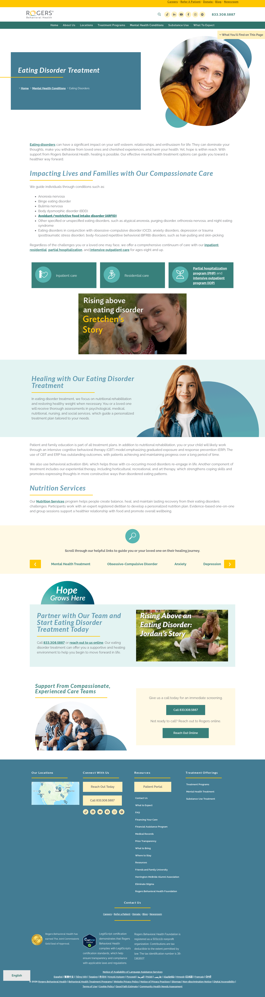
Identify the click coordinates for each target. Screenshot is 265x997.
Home (25, 88)
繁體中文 (69, 976)
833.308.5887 (223, 14)
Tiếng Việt (81, 976)
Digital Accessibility (224, 981)
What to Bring (143, 848)
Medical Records (144, 834)
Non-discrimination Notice (197, 981)
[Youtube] (181, 14)
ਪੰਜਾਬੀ (208, 976)
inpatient (211, 245)
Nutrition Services (50, 501)
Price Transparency (145, 841)
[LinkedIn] (174, 14)
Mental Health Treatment (70, 564)
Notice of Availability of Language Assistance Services (132, 972)
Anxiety (180, 564)
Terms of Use (90, 986)
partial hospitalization (65, 250)
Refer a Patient (190, 1)
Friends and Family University (151, 869)
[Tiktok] (85, 812)
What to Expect (144, 805)
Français (199, 976)
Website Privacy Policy (126, 981)
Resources (141, 862)
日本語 (189, 976)
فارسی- (158, 976)
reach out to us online (86, 643)
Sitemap (176, 981)
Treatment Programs (197, 784)
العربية (141, 976)
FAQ (137, 812)
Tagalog (93, 976)
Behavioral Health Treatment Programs (90, 981)
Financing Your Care (146, 819)
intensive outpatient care (109, 250)
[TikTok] (167, 14)
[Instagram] (195, 14)
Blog (218, 1)
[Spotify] (202, 14)
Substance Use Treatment (200, 798)
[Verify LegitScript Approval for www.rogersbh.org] (89, 947)
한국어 (102, 976)
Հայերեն (169, 976)
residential (38, 250)
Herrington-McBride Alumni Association (157, 877)
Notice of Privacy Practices (155, 981)
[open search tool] (159, 14)
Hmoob (180, 976)
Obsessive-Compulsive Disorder (132, 564)
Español (58, 976)
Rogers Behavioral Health (52, 981)
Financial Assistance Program (151, 826)
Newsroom (231, 1)
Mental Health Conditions (49, 88)
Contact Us (141, 798)
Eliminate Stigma (144, 884)
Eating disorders (42, 144)
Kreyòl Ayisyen (116, 976)
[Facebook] (188, 14)
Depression (212, 564)
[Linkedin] (93, 812)
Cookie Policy (106, 986)
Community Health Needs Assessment (161, 986)
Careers (172, 1)
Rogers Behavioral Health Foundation (156, 891)
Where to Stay (143, 855)
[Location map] (55, 793)
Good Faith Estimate (127, 986)
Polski (149, 976)
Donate (208, 1)
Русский (131, 976)
